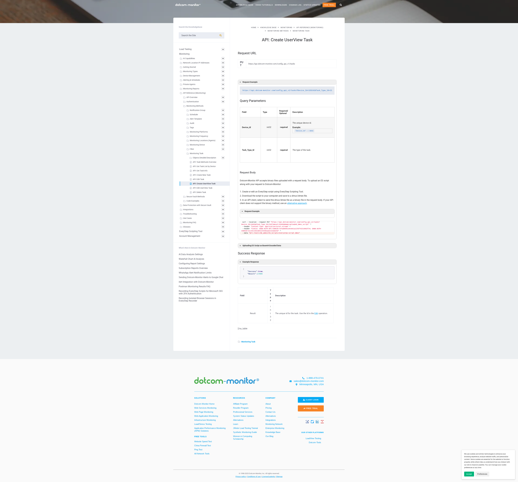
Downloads (281, 5)
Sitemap (279, 476)
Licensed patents (268, 476)
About (268, 404)
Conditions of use (254, 476)
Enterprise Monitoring (274, 428)
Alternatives (238, 420)
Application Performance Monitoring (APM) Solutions (210, 429)
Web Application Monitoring (206, 416)
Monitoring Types (190, 71)
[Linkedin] (317, 421)
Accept (469, 474)
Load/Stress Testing (203, 424)
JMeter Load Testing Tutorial (245, 428)
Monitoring (184, 54)
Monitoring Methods (194, 106)
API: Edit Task (198, 179)
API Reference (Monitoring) (194, 93)
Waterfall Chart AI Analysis (191, 259)
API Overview (191, 97)
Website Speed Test (203, 441)
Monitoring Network (274, 424)
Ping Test (198, 449)
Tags (192, 127)
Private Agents (189, 84)
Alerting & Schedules (191, 80)
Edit (316, 313)
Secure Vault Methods (195, 196)
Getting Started (189, 67)
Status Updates (312, 5)
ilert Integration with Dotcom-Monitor (196, 282)
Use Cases (187, 218)
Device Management (191, 76)
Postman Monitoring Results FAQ (194, 286)
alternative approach (297, 203)
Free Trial (329, 5)
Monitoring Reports (191, 89)
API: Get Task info (200, 171)
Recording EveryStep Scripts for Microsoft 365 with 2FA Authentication (201, 292)
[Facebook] (307, 421)
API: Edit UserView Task (202, 188)
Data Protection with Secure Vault (197, 205)
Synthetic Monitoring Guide (245, 432)
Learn (235, 424)
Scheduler (194, 114)
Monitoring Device (197, 145)
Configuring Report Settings (192, 263)
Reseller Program (241, 408)
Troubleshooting (190, 214)
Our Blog (269, 436)
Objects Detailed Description (204, 158)
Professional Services (242, 412)
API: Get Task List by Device (204, 166)
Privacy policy (241, 476)
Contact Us (270, 412)
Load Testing (185, 49)
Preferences (482, 474)
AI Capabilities (189, 58)
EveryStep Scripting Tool (190, 231)
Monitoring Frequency (199, 136)
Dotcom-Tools (314, 442)
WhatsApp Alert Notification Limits (195, 272)
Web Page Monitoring (203, 412)
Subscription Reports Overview (193, 268)
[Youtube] (322, 421)
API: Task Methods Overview (204, 162)
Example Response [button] (251, 262)
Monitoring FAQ (189, 222)
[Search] (220, 35)
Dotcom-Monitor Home (204, 404)
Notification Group (197, 110)
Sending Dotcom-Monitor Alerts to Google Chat (201, 277)
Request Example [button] (250, 82)
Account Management (189, 236)
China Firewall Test (202, 445)
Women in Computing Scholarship (242, 437)
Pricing (268, 408)
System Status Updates (243, 416)
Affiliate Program (240, 404)
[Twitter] (312, 421)
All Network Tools (201, 453)
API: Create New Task (202, 175)
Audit (192, 123)
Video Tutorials (264, 5)
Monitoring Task (248, 342)
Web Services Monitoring (205, 408)
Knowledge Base (244, 5)
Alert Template (196, 119)
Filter (192, 149)
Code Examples (192, 201)
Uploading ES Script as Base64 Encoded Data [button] (262, 245)
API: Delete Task (199, 192)
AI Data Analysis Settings (191, 254)
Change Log (295, 5)
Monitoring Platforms (199, 132)
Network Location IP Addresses (196, 63)
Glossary (186, 227)
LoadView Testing (313, 438)
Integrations (188, 209)
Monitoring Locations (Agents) (202, 140)
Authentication (192, 102)
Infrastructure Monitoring (205, 420)
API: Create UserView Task (204, 184)
